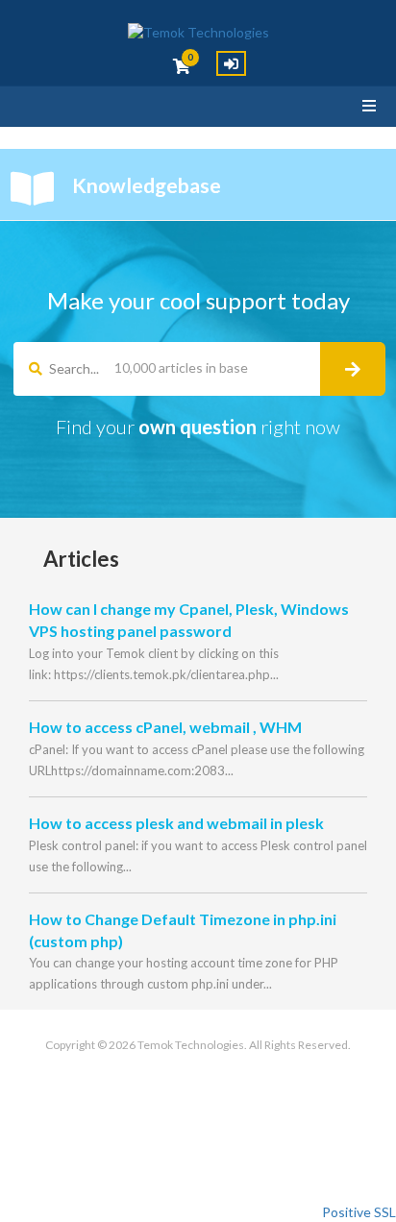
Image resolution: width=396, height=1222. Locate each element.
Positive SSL (359, 1212)
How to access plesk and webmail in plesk (176, 823)
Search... (74, 368)
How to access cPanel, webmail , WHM (165, 727)
